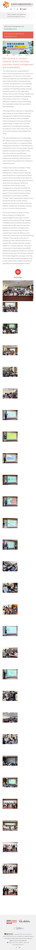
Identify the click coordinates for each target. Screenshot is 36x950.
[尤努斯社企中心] (24, 920)
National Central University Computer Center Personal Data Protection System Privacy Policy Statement (18, 938)
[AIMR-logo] (11, 920)
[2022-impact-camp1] (18, 281)
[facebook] (14, 9)
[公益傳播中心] (18, 927)
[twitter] (17, 9)
